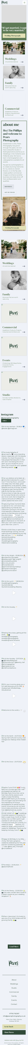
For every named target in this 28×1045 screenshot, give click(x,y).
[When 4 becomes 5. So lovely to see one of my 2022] (14, 927)
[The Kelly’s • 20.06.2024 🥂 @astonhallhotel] (14, 876)
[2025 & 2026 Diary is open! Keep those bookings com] (14, 541)
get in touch (10, 192)
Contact (14, 1004)
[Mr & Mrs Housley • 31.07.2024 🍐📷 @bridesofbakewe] (14, 670)
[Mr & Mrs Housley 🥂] (14, 618)
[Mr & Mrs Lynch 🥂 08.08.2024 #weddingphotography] (14, 592)
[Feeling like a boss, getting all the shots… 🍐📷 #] (14, 644)
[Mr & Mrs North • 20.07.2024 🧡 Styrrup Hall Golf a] (14, 747)
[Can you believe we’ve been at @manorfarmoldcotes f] (14, 489)
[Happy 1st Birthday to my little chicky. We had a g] (14, 850)
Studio (14, 988)
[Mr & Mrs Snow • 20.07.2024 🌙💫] (14, 773)
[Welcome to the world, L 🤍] (14, 721)
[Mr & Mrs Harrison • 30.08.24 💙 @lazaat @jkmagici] (14, 438)
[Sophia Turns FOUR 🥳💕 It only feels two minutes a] (14, 799)
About (14, 980)
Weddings (14, 984)
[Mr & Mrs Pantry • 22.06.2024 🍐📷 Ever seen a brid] (14, 902)
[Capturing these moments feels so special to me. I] (14, 515)
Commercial (14, 992)
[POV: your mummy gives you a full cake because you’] (14, 695)
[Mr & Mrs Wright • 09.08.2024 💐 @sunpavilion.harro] (14, 567)
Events (14, 1000)
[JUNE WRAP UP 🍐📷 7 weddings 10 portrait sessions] (14, 824)
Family (14, 996)
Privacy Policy (16, 1044)
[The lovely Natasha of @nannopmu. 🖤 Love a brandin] (14, 463)
